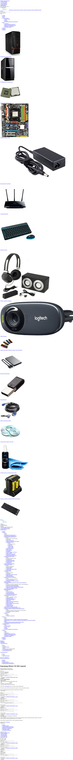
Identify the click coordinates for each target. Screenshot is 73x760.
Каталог (3, 16)
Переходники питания (10, 599)
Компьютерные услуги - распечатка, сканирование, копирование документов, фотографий (19, 620)
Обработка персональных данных (10, 25)
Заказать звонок (3, 5)
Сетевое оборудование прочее (11, 569)
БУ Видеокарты (9, 562)
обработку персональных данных (12, 677)
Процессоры (8, 539)
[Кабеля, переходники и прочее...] (15, 595)
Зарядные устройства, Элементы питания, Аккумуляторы (10, 498)
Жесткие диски (8, 549)
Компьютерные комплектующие (9, 536)
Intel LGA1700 (10, 547)
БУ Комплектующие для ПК (5, 137)
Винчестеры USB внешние (5, 373)
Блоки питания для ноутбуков (5, 183)
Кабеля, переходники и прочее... (5, 420)
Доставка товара (7, 626)
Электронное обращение (6, 730)
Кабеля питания (9, 604)
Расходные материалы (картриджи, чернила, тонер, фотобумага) (11, 350)
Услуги (3, 17)
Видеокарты (8, 551)
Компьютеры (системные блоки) (5, 56)
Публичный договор (7, 27)
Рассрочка (6, 20)
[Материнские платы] (13, 542)
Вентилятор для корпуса (10, 554)
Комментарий (2, 704)
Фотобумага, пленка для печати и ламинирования (14, 587)
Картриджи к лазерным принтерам (12, 585)
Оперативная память (9, 548)
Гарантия (4, 29)
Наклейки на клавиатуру (10, 615)
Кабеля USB (8, 600)
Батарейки (8, 612)
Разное (1, 519)
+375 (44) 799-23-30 (3, 528)
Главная (3, 15)
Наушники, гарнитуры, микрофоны (12, 580)
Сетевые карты (8, 568)
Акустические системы (10, 579)
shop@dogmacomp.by (5, 655)
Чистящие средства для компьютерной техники (8, 472)
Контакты (4, 28)
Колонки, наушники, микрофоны (6, 300)
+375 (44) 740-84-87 (5, 649)
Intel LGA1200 (10, 546)
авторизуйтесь (7, 686)
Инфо (3, 22)
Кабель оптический (9, 597)
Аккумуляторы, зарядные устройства (12, 611)
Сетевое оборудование (8, 564)
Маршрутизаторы (9, 567)
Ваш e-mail (2, 701)
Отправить (2, 678)
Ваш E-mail (2, 695)
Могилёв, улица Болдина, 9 (5, 732)
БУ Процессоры (9, 559)
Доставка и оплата (5, 18)
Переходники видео (9, 602)
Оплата (5, 19)
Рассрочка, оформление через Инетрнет (11, 21)
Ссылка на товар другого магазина (6, 702)
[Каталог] (5, 532)
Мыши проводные (9, 575)
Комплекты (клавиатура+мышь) (11, 574)
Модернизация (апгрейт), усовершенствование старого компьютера (15, 619)
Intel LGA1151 (10, 545)
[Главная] (4, 522)
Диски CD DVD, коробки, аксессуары (6, 441)
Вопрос (2, 692)
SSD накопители (9, 550)
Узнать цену (6, 672)
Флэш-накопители (3, 399)
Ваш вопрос (2, 757)
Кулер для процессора (10, 540)
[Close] (4, 524)
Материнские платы (9, 542)
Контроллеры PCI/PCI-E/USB (11, 555)
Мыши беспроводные (10, 576)
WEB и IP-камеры (3, 336)
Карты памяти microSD (10, 593)
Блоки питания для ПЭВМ (10, 553)
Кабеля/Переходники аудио (11, 598)
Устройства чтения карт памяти (11, 594)
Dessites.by (8, 722)
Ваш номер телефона (4, 675)
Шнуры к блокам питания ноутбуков (12, 603)
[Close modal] (7, 673)
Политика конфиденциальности (9, 24)
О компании (6, 23)
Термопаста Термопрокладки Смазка (12, 541)
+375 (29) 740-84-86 (3, 525)
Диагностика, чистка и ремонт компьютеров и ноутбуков (14, 622)
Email (1, 676)
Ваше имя (2, 674)
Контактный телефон (4, 694)
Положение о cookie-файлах (9, 26)
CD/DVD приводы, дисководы (11, 552)
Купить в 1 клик (3, 680)
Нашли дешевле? (7, 679)
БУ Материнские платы (10, 560)
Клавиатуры (8, 573)
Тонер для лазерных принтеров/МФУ (12, 586)
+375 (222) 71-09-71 (5, 648)
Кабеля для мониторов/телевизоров (12, 601)
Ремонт (5, 621)
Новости (3, 637)
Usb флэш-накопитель (10, 592)
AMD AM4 (10, 544)
